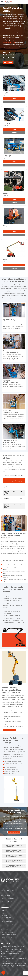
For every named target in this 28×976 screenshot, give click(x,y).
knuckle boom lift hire (8, 46)
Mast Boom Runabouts (8, 898)
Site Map (4, 913)
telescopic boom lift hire (9, 42)
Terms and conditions (7, 912)
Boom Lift (5, 95)
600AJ (5, 226)
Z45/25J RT (7, 124)
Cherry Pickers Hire (7, 922)
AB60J (5, 193)
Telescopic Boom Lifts (8, 901)
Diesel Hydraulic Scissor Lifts (9, 934)
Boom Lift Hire (5, 895)
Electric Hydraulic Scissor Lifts (9, 925)
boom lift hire (9, 33)
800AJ (5, 259)
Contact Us (8, 62)
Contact (4, 915)
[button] (4, 789)
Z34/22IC (6, 93)
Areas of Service (6, 917)
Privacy (4, 910)
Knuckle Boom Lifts (7, 900)
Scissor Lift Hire (5, 929)
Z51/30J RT (7, 156)
